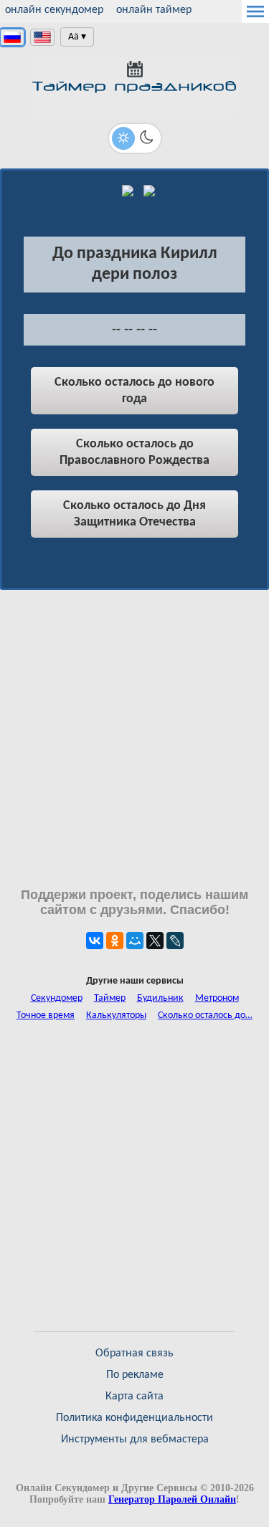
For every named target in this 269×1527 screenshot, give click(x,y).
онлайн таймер (154, 10)
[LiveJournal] (175, 940)
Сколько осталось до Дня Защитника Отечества (134, 514)
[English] (42, 37)
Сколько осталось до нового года (134, 391)
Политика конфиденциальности (134, 1418)
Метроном (217, 998)
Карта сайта (134, 1396)
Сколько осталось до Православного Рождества (134, 452)
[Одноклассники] (114, 940)
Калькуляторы (116, 1015)
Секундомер (56, 998)
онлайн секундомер (54, 10)
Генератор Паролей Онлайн (172, 1499)
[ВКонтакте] (94, 940)
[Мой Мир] (134, 940)
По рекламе (135, 1375)
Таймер (110, 998)
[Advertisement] (134, 738)
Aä (73, 37)
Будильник (160, 998)
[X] (155, 940)
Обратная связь (134, 1353)
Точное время (45, 1015)
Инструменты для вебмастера (135, 1439)
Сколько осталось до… (205, 1015)
